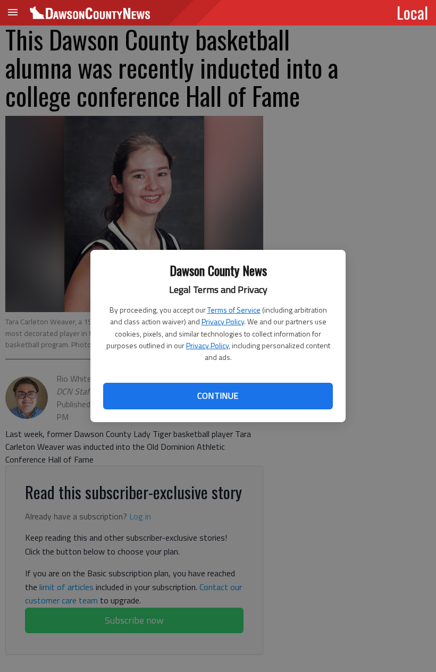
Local (412, 12)
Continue (217, 395)
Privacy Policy (223, 321)
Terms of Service (234, 309)
